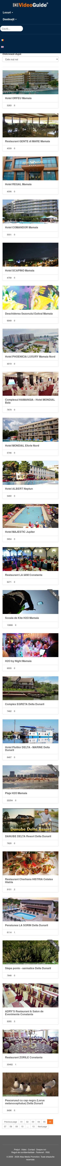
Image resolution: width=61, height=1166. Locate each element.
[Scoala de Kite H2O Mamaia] (30, 602)
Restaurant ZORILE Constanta (23, 1057)
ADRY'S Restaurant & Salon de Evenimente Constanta (24, 1012)
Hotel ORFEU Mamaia (18, 98)
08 (11, 1126)
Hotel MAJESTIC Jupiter (20, 532)
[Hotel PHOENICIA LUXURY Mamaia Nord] (30, 341)
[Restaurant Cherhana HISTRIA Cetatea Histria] (30, 863)
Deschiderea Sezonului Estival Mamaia (29, 313)
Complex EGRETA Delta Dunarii (24, 704)
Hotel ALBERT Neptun (19, 488)
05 (44, 1121)
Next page (42, 1126)
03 (33, 1121)
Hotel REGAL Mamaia (18, 184)
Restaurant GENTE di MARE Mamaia (27, 141)
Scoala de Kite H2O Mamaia (22, 618)
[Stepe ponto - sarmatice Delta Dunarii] (30, 952)
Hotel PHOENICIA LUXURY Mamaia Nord (30, 356)
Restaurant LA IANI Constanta (23, 575)
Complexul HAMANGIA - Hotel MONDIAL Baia (30, 401)
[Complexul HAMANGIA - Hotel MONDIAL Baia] (30, 384)
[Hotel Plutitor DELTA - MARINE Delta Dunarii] (30, 731)
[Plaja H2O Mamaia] (30, 777)
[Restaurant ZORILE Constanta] (30, 1041)
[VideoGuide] (30, 4)
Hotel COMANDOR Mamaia (21, 227)
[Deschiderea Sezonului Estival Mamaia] (30, 298)
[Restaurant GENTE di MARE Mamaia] (30, 125)
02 (27, 1121)
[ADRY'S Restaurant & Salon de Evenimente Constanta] (30, 995)
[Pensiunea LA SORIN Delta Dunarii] (30, 909)
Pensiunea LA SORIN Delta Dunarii (26, 925)
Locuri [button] (7, 12)
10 (22, 1126)
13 (33, 1126)
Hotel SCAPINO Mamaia (19, 270)
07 (5, 1126)
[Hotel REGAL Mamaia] (30, 168)
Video (24, 1149)
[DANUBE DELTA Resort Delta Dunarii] (30, 820)
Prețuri (17, 1149)
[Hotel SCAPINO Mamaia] (30, 255)
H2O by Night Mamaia (18, 661)
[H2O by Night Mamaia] (30, 645)
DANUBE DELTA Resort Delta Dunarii (28, 836)
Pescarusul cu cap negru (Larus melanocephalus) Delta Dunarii (25, 1101)
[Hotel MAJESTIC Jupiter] (30, 516)
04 (39, 1121)
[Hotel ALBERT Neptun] (30, 473)
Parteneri (40, 1152)
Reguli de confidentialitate (22, 1152)
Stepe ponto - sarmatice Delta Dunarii (28, 968)
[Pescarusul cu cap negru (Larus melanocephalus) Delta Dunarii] (30, 1084)
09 (16, 1126)
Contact (31, 1149)
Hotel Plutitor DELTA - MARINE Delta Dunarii (27, 748)
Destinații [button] (9, 19)
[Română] (30, 39)
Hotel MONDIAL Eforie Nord (22, 445)
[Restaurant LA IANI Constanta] (30, 559)
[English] (30, 46)
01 (21, 1121)
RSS (48, 1152)
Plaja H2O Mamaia (16, 793)
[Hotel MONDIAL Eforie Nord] (30, 430)
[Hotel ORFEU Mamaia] (30, 82)
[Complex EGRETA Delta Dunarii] (30, 688)
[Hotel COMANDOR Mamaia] (30, 211)
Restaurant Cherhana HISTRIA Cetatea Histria (29, 880)
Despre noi (41, 1149)
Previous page (10, 1121)
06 (50, 1121)
